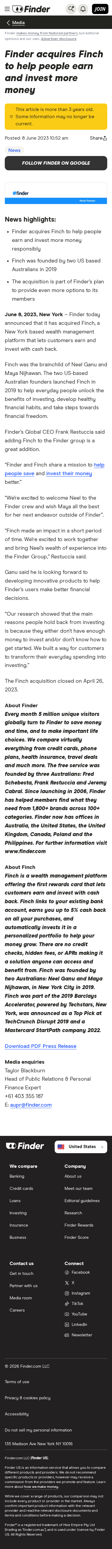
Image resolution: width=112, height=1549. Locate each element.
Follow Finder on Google (56, 163)
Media (18, 23)
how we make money (41, 1487)
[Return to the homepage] (31, 9)
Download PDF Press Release (40, 1046)
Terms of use (17, 1382)
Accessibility (17, 1414)
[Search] (71, 9)
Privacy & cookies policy (27, 1398)
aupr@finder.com (31, 1105)
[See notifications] (83, 9)
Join (100, 9)
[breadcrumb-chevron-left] (8, 23)
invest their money (69, 473)
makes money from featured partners (47, 33)
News (14, 150)
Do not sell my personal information (38, 1430)
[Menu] (7, 9)
